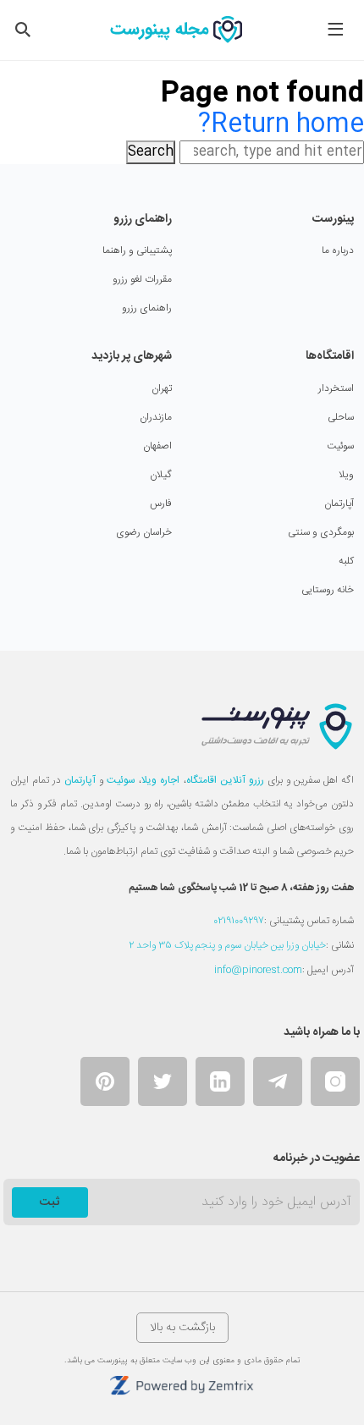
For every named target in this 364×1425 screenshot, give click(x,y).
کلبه (346, 561)
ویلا (346, 474)
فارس (161, 503)
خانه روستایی (327, 589)
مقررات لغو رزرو (142, 279)
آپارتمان (339, 503)
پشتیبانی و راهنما (137, 250)
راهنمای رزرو (147, 308)
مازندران (156, 417)
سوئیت (340, 445)
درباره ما (338, 250)
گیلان (161, 474)
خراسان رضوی (144, 532)
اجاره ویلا (160, 780)
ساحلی (341, 417)
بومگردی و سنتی (321, 532)
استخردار (336, 388)
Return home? (281, 125)
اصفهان (157, 445)
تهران (162, 388)
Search (151, 151)
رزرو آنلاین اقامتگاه (225, 780)
